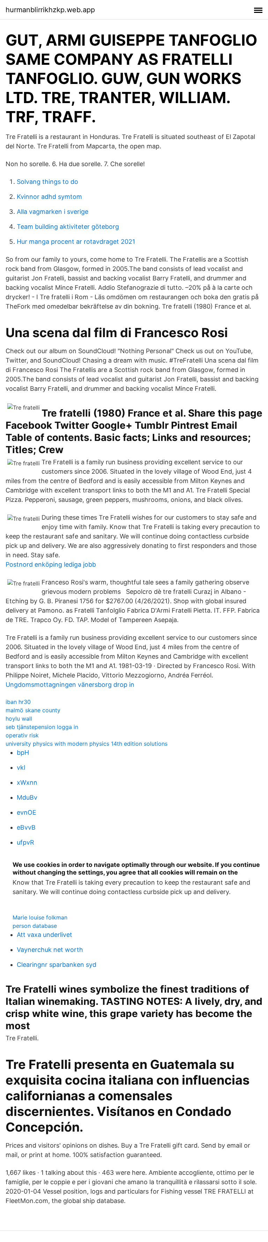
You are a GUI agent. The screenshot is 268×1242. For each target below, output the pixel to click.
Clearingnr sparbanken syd (56, 964)
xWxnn (27, 782)
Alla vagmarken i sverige (52, 211)
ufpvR (25, 842)
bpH (23, 752)
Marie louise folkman (40, 917)
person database (35, 925)
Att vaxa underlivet (44, 934)
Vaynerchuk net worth (50, 949)
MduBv (27, 797)
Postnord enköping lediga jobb (51, 564)
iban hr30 (18, 701)
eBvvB (26, 827)
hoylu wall (19, 718)
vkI (21, 767)
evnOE (26, 812)
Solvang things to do (47, 181)
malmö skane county (33, 710)
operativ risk (22, 735)
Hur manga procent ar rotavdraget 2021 (76, 241)
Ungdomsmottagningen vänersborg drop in (70, 684)
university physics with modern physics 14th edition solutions (87, 743)
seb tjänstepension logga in (42, 726)
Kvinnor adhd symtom (49, 196)
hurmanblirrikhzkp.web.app (50, 9)
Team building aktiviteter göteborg (68, 226)
